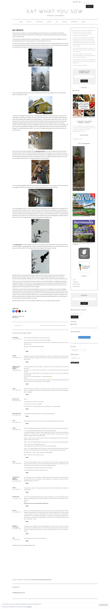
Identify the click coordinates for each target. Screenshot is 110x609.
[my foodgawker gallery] (84, 253)
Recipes (64, 21)
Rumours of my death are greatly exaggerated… (53, 325)
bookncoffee (15, 496)
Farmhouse (39, 21)
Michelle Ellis (15, 398)
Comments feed (76, 284)
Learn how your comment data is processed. (41, 579)
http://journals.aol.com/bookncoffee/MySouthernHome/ (36, 503)
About (84, 21)
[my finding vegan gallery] (84, 267)
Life (57, 21)
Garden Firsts (18, 325)
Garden (49, 21)
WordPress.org (76, 286)
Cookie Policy (29, 606)
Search (84, 80)
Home (20, 21)
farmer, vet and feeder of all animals (16, 367)
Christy (14, 487)
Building (18, 316)
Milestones (16, 317)
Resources (74, 21)
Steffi (13, 420)
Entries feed (75, 282)
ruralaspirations (16, 413)
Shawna (14, 355)
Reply (27, 351)
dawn (13, 461)
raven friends (18, 244)
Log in (74, 279)
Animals (29, 21)
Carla (13, 388)
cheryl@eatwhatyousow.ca (18, 592)
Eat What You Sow (55, 11)
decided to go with (40, 151)
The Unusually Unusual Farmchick (15, 478)
